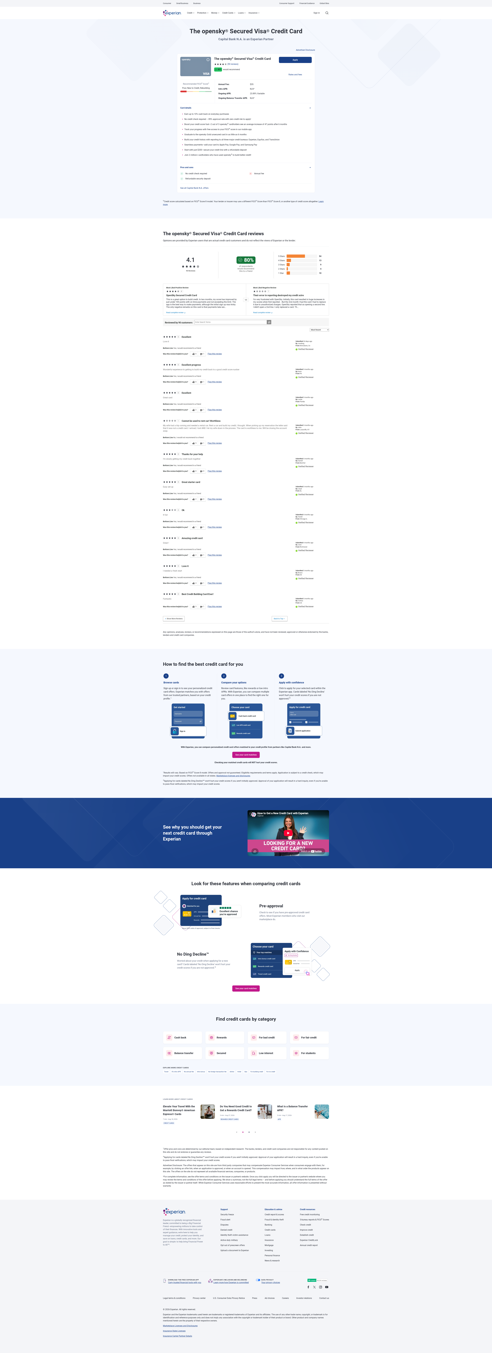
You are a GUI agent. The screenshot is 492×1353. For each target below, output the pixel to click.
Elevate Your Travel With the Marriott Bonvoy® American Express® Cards (179, 1110)
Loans (241, 13)
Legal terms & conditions (174, 1298)
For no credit (270, 1072)
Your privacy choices (270, 1282)
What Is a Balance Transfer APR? (292, 1108)
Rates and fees (295, 74)
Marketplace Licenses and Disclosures (180, 1326)
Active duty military (229, 1240)
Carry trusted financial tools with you (184, 1282)
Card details (185, 108)
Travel (166, 1072)
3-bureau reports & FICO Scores (314, 1219)
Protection (201, 13)
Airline (232, 1072)
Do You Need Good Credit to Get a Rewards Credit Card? (236, 1108)
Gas (245, 1072)
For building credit (256, 1072)
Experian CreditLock (309, 1240)
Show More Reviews (175, 619)
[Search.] (327, 13)
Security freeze (227, 1214)
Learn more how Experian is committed (231, 1282)
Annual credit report (309, 1245)
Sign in (317, 13)
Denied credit (226, 1230)
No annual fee (189, 1072)
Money (214, 13)
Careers (285, 1298)
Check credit (305, 1225)
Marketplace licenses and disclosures (233, 776)
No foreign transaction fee (217, 1072)
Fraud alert (225, 1219)
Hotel (239, 1072)
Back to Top (278, 619)
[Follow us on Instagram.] (321, 1287)
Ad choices (270, 1298)
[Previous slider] (237, 1132)
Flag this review (215, 354)
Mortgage (269, 1245)
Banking (268, 1225)
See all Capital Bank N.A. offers (194, 188)
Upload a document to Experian (235, 1250)
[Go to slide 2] (249, 1132)
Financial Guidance (307, 3)
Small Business (182, 3)
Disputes (224, 1225)
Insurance (253, 13)
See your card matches (246, 755)
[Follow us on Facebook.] (308, 1287)
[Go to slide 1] (243, 1132)
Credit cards (270, 1230)
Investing (269, 1250)
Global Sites (324, 3)
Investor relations (304, 1298)
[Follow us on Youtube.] (327, 1287)
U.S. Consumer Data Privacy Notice (229, 1298)
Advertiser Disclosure (305, 50)
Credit (189, 13)
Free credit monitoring (310, 1214)
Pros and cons (186, 167)
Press (254, 1298)
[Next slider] (255, 1132)
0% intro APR (176, 1072)
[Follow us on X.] (314, 1287)
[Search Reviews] (269, 322)
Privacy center (199, 1298)
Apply (295, 60)
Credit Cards (227, 13)
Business (197, 3)
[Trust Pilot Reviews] (317, 1280)
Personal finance (272, 1255)
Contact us (324, 1298)
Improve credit (306, 1230)
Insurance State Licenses (174, 1331)
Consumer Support (286, 3)
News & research (272, 1260)
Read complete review (174, 312)
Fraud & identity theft (274, 1219)
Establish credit (307, 1235)
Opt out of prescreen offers (233, 1245)
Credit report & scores (274, 1214)
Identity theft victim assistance (234, 1235)
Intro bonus (201, 1072)
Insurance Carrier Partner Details (177, 1336)
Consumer (167, 3)
